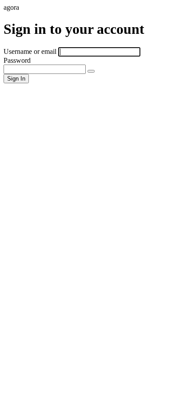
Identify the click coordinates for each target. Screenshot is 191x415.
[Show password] (91, 71)
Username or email (30, 51)
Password (17, 60)
